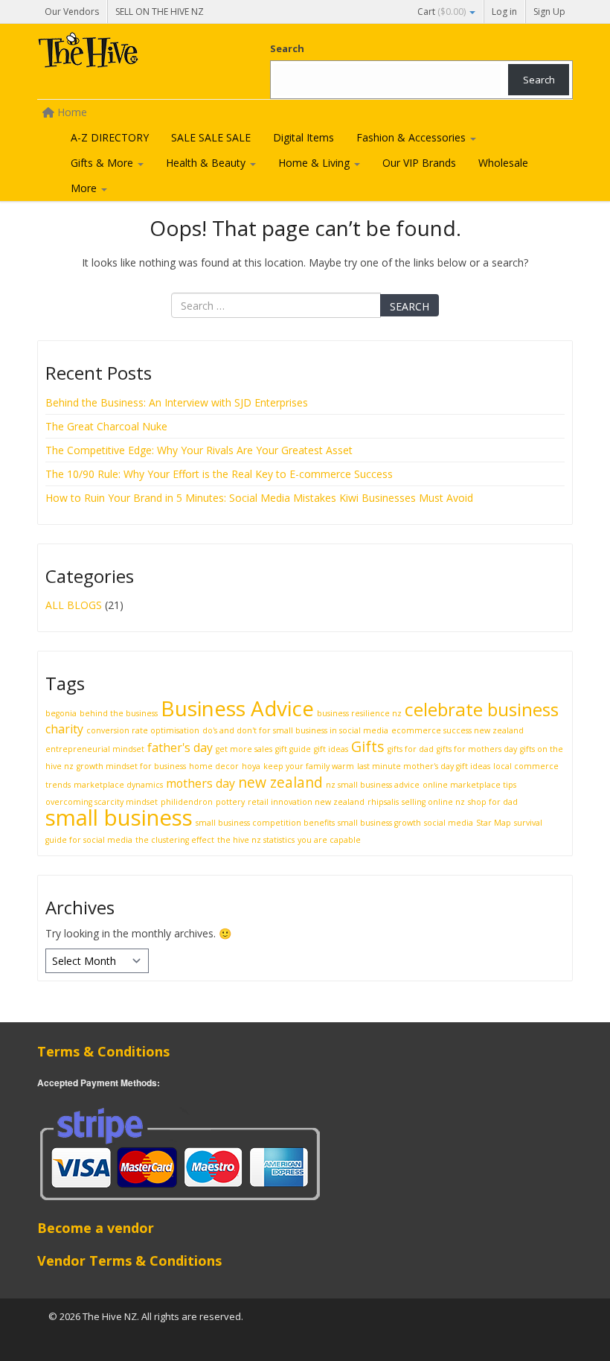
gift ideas (331, 749)
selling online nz (433, 802)
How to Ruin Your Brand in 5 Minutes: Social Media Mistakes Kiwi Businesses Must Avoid (259, 498)
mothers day (200, 783)
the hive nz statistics (256, 840)
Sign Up (549, 11)
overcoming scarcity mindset (101, 802)
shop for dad (493, 802)
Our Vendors (72, 11)
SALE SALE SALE (211, 137)
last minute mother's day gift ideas (423, 766)
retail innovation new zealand (306, 802)
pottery (230, 802)
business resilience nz (359, 713)
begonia (61, 713)
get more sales (244, 749)
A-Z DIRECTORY (110, 137)
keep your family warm (308, 766)
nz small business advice (373, 785)
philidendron (187, 802)
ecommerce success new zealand (457, 730)
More (85, 188)
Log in (504, 11)
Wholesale (503, 163)
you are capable (329, 840)
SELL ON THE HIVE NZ (159, 11)
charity (64, 729)
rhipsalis (383, 802)
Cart (441, 11)
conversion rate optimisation (142, 730)
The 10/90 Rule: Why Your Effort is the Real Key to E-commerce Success (219, 474)
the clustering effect (174, 840)
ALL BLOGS (73, 605)
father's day (180, 747)
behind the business (119, 713)
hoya (251, 766)
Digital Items (303, 137)
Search (287, 48)
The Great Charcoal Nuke (107, 426)
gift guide (293, 749)
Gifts (368, 746)
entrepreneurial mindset (94, 749)
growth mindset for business (131, 766)
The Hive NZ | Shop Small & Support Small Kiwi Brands (148, 53)
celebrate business (482, 709)
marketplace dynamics (118, 785)
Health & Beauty (207, 163)
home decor (214, 766)
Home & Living (315, 163)
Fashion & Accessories (412, 137)
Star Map (493, 822)
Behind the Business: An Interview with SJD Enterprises (176, 402)
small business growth (379, 822)
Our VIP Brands (419, 163)
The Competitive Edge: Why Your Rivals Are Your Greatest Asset (199, 450)
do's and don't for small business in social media (295, 730)
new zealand (280, 782)
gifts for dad (411, 749)
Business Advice (237, 708)
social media (448, 822)
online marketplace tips (469, 785)
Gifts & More (103, 163)
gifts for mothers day (477, 749)
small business (119, 817)
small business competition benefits (265, 822)
